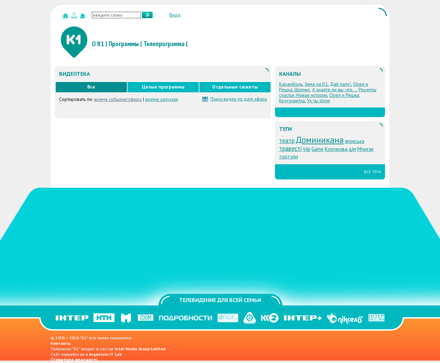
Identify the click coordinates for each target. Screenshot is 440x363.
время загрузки (161, 99)
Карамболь (290, 84)
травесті (290, 148)
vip (306, 149)
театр (287, 140)
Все (91, 87)
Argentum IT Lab (105, 354)
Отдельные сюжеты (235, 87)
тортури (288, 156)
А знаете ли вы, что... (334, 89)
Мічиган (365, 149)
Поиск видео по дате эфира (238, 99)
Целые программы (163, 87)
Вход (174, 15)
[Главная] (66, 17)
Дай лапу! (340, 84)
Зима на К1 (316, 84)
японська (354, 141)
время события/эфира (118, 99)
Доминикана (320, 139)
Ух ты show (318, 100)
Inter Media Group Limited (139, 348)
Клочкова (336, 148)
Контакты (60, 343)
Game (317, 149)
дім (352, 149)
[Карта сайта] (75, 17)
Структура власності (74, 359)
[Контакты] (83, 17)
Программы (124, 43)
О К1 (98, 43)
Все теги (372, 171)
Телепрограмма (164, 43)
